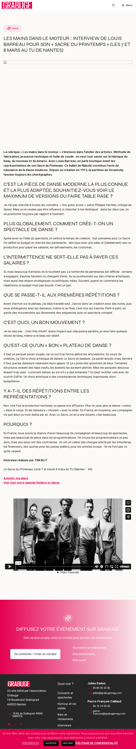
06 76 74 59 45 (101, 706)
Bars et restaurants (65, 717)
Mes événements (84, 654)
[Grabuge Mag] (17, 5)
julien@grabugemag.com (107, 693)
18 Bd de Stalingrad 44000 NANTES (28, 715)
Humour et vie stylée (67, 706)
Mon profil (79, 660)
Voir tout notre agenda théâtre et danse (32, 482)
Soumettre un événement (89, 647)
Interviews (64, 725)
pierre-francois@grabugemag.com (109, 712)
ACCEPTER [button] (51, 743)
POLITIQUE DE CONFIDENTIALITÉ (97, 743)
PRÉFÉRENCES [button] (30, 743)
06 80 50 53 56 (101, 687)
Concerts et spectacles (65, 695)
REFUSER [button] (68, 743)
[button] (113, 5)
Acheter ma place (16, 478)
